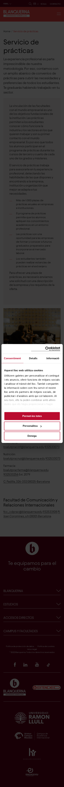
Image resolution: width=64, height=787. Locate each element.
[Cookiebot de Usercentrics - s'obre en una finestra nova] (45, 348)
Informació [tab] (52, 358)
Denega (32, 435)
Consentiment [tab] (12, 358)
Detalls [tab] (33, 358)
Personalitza (30, 426)
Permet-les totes (32, 416)
